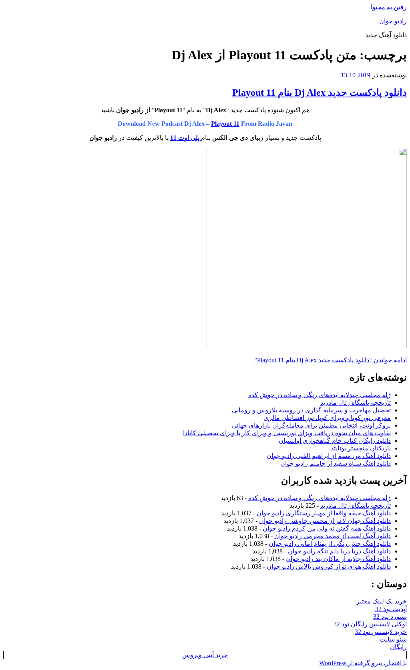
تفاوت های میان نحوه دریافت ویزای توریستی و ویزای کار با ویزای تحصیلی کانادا (287, 433)
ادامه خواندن (330, 360)
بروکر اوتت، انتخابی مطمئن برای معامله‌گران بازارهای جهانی (311, 425)
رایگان (398, 647)
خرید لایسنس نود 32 (381, 631)
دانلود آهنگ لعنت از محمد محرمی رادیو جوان (332, 536)
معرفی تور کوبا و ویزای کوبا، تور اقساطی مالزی (327, 417)
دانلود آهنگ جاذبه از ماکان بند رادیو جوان (338, 558)
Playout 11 (225, 123)
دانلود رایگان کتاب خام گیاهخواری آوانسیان (335, 440)
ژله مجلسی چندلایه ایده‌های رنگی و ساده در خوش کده (319, 395)
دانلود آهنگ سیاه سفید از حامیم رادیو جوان (335, 463)
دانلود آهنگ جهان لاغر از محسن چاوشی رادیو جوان (325, 520)
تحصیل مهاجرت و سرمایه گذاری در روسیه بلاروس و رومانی (311, 410)
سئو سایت (393, 639)
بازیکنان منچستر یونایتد (361, 448)
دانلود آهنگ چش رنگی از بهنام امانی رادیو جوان (330, 543)
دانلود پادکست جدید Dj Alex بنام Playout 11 (319, 92)
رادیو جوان (393, 21)
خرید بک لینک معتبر (381, 601)
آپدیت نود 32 (391, 608)
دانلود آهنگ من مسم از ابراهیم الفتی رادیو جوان (329, 455)
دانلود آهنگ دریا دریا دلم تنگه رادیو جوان (339, 551)
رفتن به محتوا (389, 7)
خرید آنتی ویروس (205, 655)
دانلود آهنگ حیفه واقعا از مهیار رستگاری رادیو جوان (324, 513)
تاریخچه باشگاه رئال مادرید (355, 402)
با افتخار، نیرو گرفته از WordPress (363, 663)
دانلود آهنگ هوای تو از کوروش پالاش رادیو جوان (329, 566)
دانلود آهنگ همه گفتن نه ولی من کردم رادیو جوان (327, 528)
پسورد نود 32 (390, 616)
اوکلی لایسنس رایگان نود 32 (370, 624)
